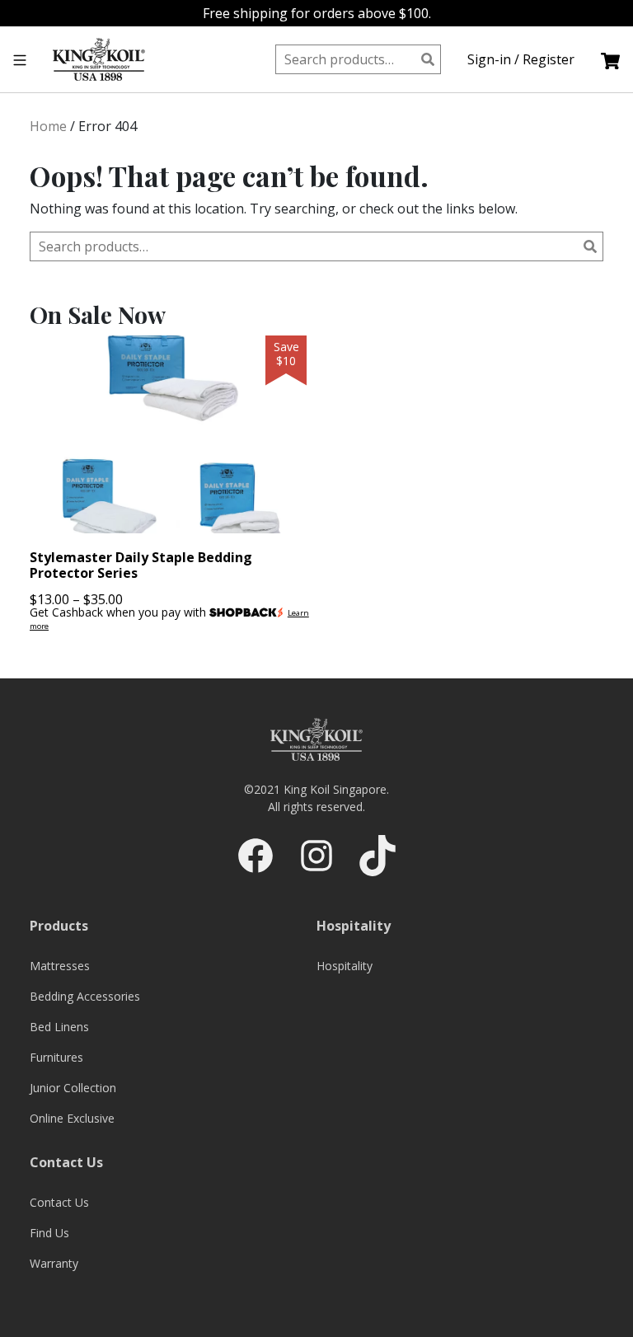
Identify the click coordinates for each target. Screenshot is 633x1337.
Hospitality (344, 965)
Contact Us (59, 1202)
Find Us (49, 1233)
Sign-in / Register (520, 59)
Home (48, 126)
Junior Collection (73, 1087)
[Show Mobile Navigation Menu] (20, 59)
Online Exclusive (72, 1118)
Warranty (54, 1263)
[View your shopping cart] (610, 59)
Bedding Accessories (85, 996)
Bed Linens (59, 1026)
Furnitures (56, 1057)
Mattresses (60, 965)
